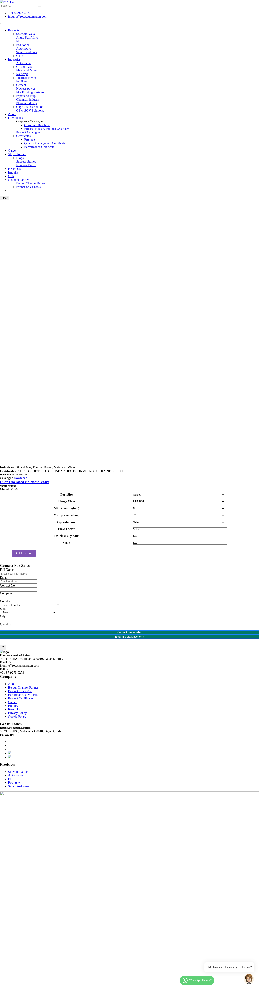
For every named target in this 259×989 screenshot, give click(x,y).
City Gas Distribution (30, 107)
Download (20, 478)
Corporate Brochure (37, 125)
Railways (22, 74)
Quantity (5, 624)
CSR (11, 176)
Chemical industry (27, 99)
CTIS (19, 55)
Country (5, 601)
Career (12, 150)
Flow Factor (66, 529)
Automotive (23, 48)
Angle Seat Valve (27, 37)
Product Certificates (20, 698)
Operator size (66, 522)
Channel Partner (18, 179)
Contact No (7, 585)
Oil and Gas (24, 66)
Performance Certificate (39, 147)
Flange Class (66, 501)
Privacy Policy (17, 713)
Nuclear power (25, 88)
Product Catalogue (28, 132)
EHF (19, 41)
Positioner (22, 45)
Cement (21, 85)
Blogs (20, 158)
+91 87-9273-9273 (20, 13)
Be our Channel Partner (31, 183)
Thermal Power (26, 77)
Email (3, 577)
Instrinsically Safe (66, 536)
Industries (14, 59)
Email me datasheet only (129, 636)
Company (6, 593)
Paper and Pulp (26, 96)
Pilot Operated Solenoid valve (24, 482)
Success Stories (26, 161)
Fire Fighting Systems (30, 92)
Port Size (66, 494)
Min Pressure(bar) (66, 508)
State (3, 608)
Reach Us (14, 168)
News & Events (26, 165)
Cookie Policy (17, 716)
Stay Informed (17, 154)
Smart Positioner (26, 52)
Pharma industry (26, 103)
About (12, 114)
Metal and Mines (27, 70)
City (2, 616)
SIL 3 (66, 542)
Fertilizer (22, 81)
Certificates (23, 136)
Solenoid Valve (26, 34)
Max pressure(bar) (66, 515)
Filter (4, 197)
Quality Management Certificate (44, 143)
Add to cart (23, 553)
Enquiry (13, 172)
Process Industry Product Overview (47, 128)
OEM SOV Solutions (30, 110)
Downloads (15, 117)
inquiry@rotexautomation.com (27, 16)
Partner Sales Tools (28, 187)
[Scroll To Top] (3, 647)
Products (13, 30)
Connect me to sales (129, 632)
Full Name (7, 569)
